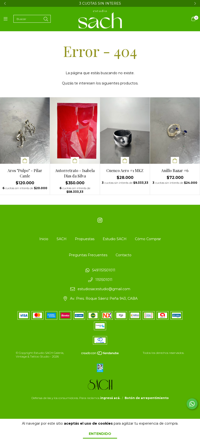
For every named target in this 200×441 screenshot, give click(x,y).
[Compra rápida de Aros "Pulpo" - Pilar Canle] (25, 160)
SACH (62, 239)
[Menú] (8, 19)
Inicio (43, 239)
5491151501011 (103, 270)
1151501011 (103, 279)
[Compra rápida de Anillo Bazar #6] (175, 160)
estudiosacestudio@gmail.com (104, 289)
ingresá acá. (110, 398)
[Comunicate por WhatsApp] (192, 403)
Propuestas (84, 239)
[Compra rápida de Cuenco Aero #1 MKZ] (125, 160)
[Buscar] (46, 19)
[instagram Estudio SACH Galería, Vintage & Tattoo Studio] (100, 220)
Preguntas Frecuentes (88, 255)
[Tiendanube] (100, 354)
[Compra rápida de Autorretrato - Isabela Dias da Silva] (75, 160)
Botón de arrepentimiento (147, 398)
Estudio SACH (115, 239)
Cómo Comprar (148, 239)
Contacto (123, 255)
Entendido (100, 433)
